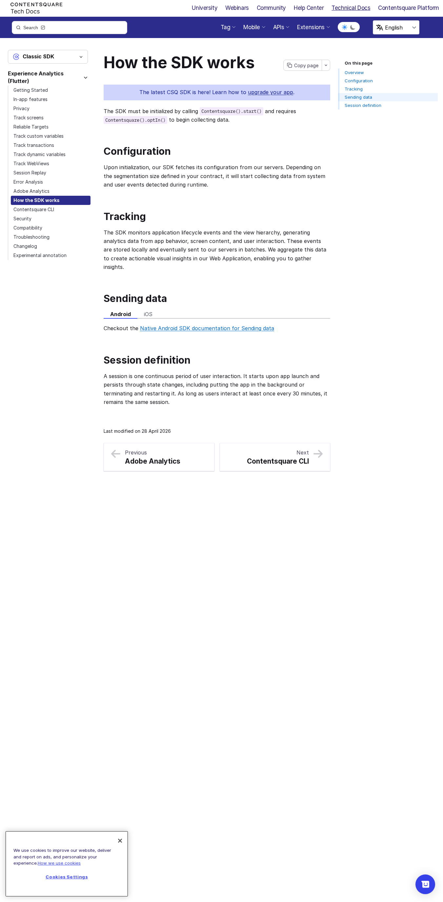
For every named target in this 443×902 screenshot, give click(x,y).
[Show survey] (425, 884)
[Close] (120, 840)
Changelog (25, 246)
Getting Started (30, 90)
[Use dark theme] (353, 27)
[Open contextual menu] (326, 65)
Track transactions (33, 145)
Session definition (363, 105)
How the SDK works (36, 200)
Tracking (354, 88)
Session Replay (29, 172)
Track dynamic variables (39, 154)
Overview (354, 72)
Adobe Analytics (31, 191)
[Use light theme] (344, 27)
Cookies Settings (67, 876)
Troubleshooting (31, 237)
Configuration (359, 80)
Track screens (28, 117)
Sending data (358, 97)
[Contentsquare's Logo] (33, 7)
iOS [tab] (148, 314)
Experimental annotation (40, 255)
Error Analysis (28, 182)
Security (22, 218)
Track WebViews (31, 163)
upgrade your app (270, 92)
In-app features (30, 99)
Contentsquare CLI (33, 209)
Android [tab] (120, 314)
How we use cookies (59, 863)
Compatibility (27, 228)
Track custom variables (38, 136)
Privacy (21, 108)
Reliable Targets (31, 127)
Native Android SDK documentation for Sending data (207, 328)
